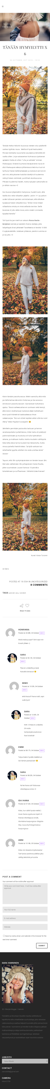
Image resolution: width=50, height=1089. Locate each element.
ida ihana (23, 800)
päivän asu (14, 593)
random (22, 593)
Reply (42, 633)
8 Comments (39, 584)
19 (27, 611)
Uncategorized (39, 581)
